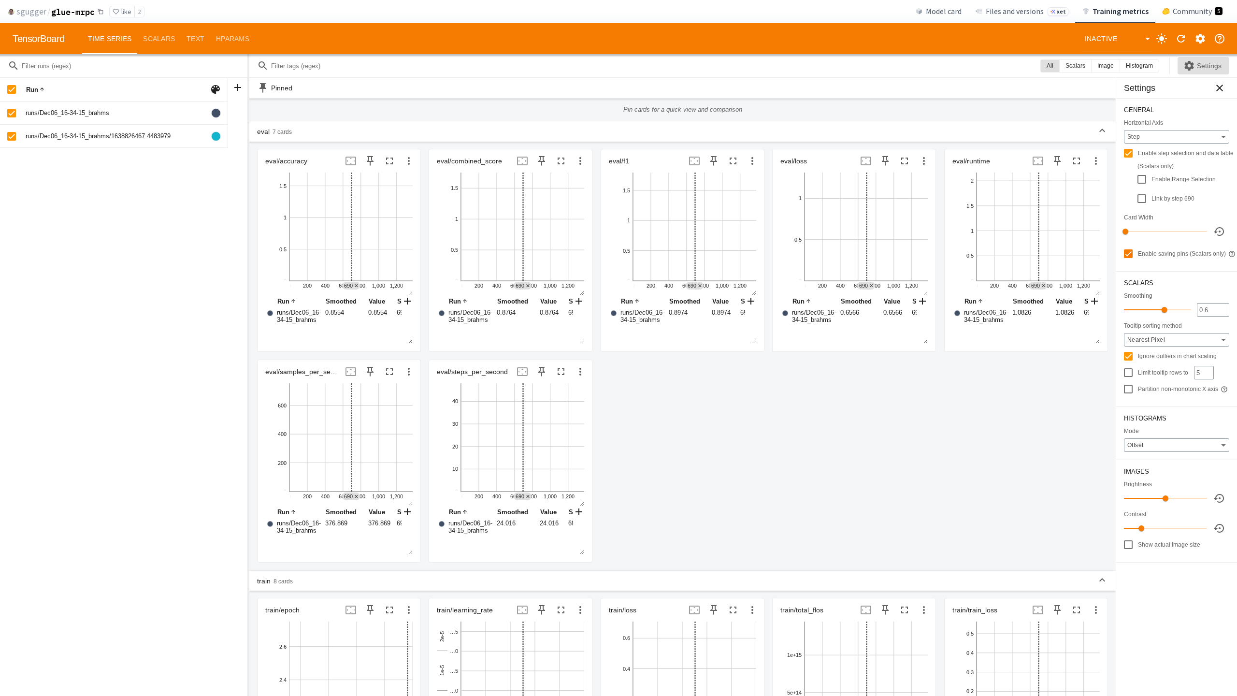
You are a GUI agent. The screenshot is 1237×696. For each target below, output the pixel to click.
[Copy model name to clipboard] (100, 11)
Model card (944, 11)
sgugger (31, 11)
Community (1196, 11)
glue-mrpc (73, 11)
